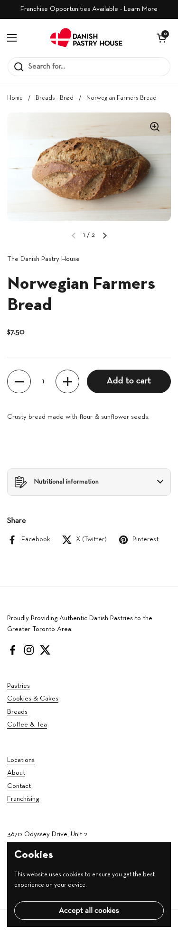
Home (15, 98)
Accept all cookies (89, 910)
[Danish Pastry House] (87, 38)
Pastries (18, 686)
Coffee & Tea (27, 725)
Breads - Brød (55, 98)
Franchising (23, 799)
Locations (21, 760)
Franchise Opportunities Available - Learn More (89, 9)
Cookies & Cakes (32, 699)
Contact (19, 786)
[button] (161, 37)
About (16, 773)
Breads (17, 712)
